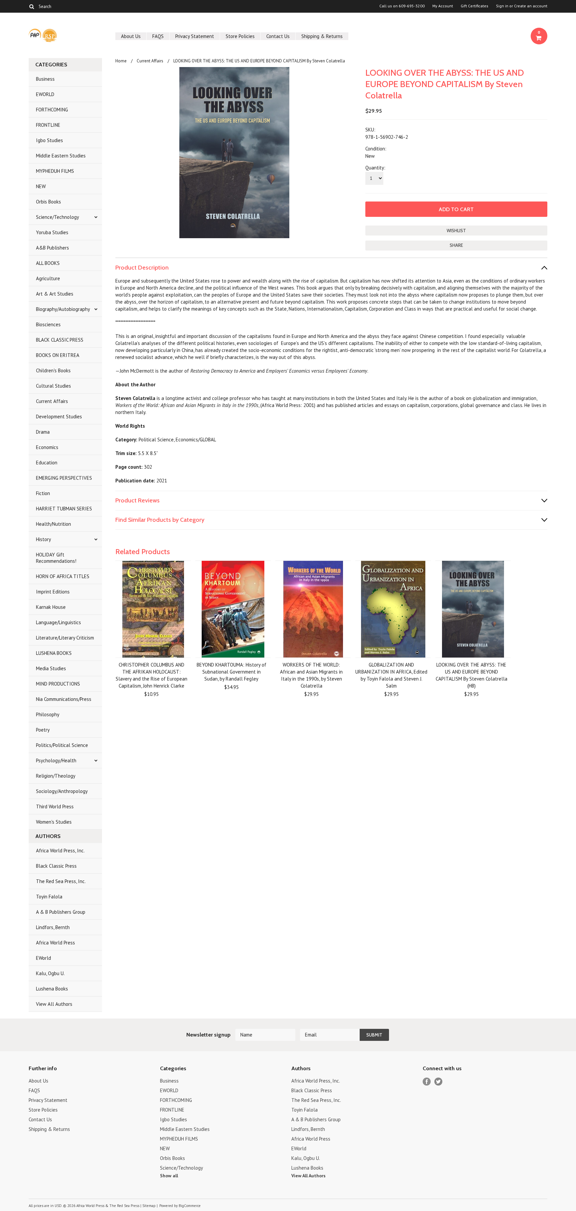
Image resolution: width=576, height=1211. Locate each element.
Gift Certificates (474, 6)
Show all (169, 1176)
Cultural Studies (53, 386)
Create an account (530, 6)
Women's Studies (54, 822)
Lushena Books (52, 988)
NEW (41, 186)
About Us (131, 36)
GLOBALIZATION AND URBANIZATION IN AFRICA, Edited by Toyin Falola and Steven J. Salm (391, 675)
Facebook (427, 1082)
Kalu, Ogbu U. (50, 973)
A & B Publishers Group (60, 912)
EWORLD (45, 94)
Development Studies (59, 416)
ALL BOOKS (48, 263)
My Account (442, 6)
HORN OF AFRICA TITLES (62, 576)
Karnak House (51, 607)
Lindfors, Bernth (53, 927)
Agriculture (48, 278)
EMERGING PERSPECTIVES (64, 478)
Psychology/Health (56, 760)
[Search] (31, 6)
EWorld (43, 958)
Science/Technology (57, 217)
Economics (47, 447)
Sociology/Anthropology (62, 791)
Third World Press (55, 806)
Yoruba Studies (52, 232)
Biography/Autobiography (63, 309)
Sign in (502, 6)
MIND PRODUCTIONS (58, 684)
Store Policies (240, 36)
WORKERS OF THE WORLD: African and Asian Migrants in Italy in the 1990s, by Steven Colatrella (311, 675)
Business (45, 79)
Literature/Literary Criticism (65, 638)
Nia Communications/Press (63, 699)
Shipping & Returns (322, 36)
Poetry (43, 730)
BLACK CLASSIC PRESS (59, 340)
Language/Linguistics (58, 622)
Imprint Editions (53, 591)
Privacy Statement (194, 36)
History (43, 539)
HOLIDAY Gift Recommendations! (56, 557)
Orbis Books (48, 201)
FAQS (158, 36)
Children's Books (53, 370)
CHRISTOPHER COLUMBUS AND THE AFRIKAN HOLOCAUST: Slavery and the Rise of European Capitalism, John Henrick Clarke (151, 675)
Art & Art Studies (54, 294)
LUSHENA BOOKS (54, 653)
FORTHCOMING (52, 109)
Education (46, 462)
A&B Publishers (52, 248)
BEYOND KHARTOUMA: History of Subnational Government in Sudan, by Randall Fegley (231, 672)
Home (121, 61)
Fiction (43, 493)
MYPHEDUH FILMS (55, 171)
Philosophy (47, 714)
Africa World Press (55, 942)
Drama (43, 432)
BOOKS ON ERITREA (57, 355)
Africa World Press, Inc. (60, 850)
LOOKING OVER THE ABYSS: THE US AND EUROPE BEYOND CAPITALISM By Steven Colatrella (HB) (471, 675)
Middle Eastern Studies (61, 155)
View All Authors (54, 1004)
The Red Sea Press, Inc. (61, 881)
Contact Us (278, 36)
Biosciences (48, 324)
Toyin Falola (49, 896)
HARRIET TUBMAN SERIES (64, 508)
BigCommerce (190, 1205)
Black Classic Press (56, 866)
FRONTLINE (48, 125)
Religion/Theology (55, 776)
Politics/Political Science (62, 745)
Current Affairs (52, 401)
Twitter (438, 1082)
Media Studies (51, 668)
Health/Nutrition (53, 524)
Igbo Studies (49, 140)
